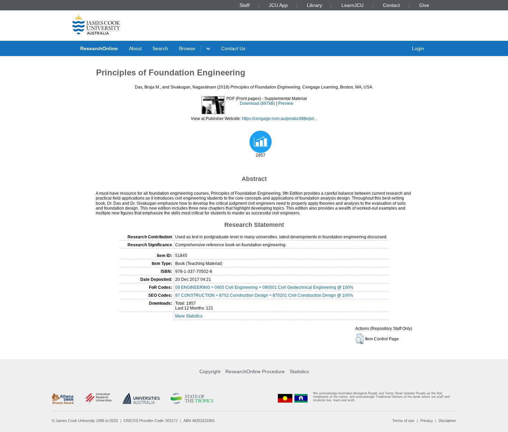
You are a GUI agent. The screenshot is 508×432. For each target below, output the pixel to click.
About (135, 48)
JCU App (278, 5)
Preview (285, 103)
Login (418, 48)
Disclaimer (447, 421)
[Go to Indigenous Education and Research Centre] (285, 398)
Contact (391, 5)
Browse (187, 48)
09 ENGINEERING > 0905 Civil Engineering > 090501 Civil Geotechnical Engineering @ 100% (264, 287)
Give (424, 5)
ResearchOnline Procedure (255, 371)
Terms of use (403, 421)
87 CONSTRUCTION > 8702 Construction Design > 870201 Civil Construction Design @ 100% (264, 295)
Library (314, 5)
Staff (244, 5)
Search (160, 48)
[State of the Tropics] (192, 398)
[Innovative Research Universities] (98, 398)
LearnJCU (352, 5)
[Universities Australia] (141, 398)
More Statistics (189, 316)
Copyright (209, 371)
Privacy (426, 421)
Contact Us (233, 48)
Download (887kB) (257, 103)
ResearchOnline (99, 48)
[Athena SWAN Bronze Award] (62, 398)
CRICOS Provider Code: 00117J (150, 421)
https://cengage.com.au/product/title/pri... (279, 118)
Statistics (299, 371)
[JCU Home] (96, 24)
